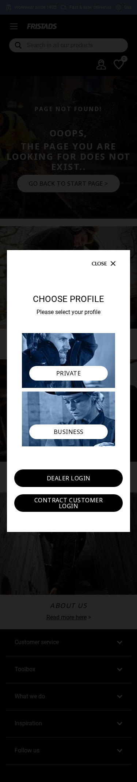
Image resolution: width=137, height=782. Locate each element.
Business (69, 432)
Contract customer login (68, 503)
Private (68, 373)
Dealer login (69, 478)
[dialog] (68, 391)
